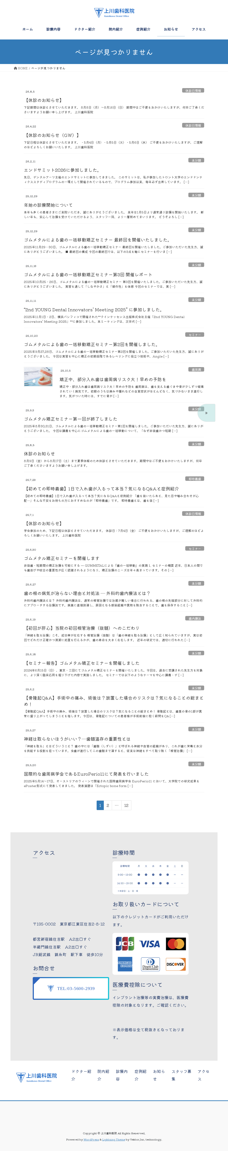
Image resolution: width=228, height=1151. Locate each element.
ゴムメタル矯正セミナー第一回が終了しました (70, 418)
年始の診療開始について (48, 205)
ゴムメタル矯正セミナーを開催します (62, 558)
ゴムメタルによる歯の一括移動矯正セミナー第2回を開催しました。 (92, 344)
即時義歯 (195, 478)
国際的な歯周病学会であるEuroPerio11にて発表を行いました (86, 774)
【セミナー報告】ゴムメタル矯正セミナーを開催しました (82, 663)
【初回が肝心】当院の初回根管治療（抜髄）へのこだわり (82, 628)
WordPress (91, 1139)
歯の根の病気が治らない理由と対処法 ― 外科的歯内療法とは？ (87, 593)
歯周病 (196, 369)
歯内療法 (195, 618)
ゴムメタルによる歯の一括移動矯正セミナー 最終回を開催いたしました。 (98, 239)
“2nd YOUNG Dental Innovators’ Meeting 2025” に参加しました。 (94, 309)
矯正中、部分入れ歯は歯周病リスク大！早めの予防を (112, 379)
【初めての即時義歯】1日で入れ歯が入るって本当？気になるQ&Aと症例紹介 (101, 488)
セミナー (195, 334)
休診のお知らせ (39, 453)
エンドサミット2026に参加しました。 (63, 170)
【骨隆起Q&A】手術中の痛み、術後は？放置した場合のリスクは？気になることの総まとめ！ (114, 700)
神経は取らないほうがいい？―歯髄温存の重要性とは (77, 739)
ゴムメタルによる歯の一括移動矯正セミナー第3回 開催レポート (88, 274)
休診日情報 (193, 90)
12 (126, 806)
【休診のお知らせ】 (44, 100)
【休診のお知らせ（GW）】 (52, 135)
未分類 (196, 160)
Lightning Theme (113, 1139)
